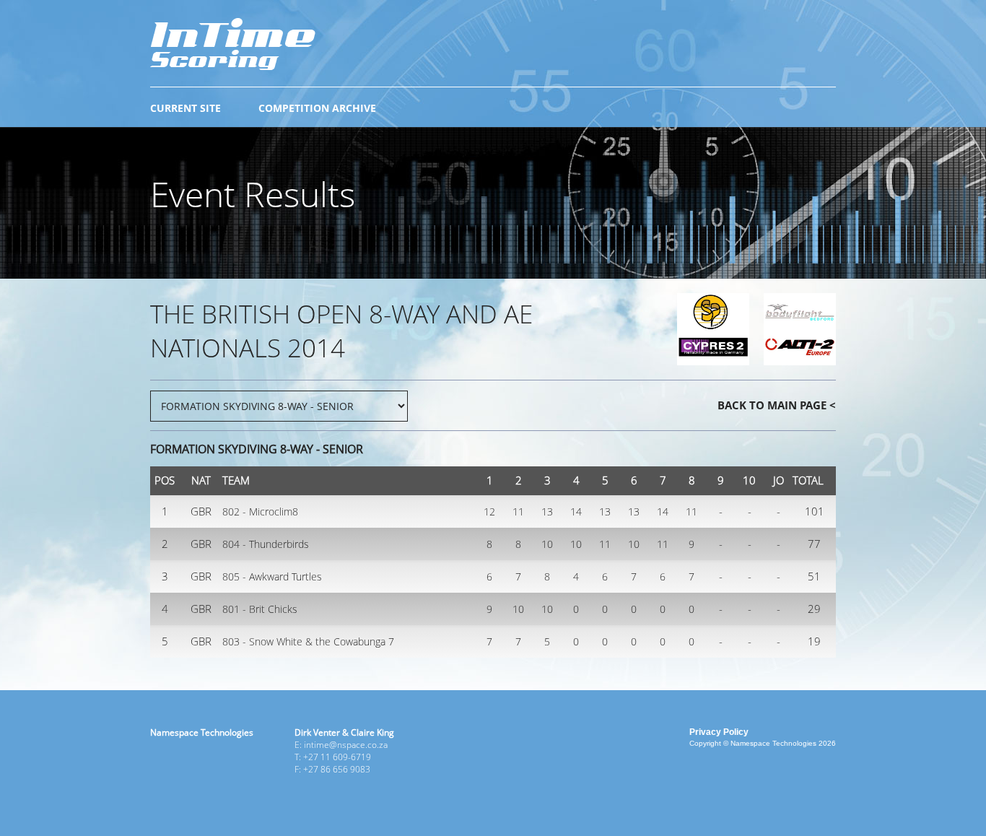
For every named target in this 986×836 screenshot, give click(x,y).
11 (518, 511)
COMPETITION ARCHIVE (317, 108)
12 (489, 511)
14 (576, 511)
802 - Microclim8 (260, 511)
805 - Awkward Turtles (272, 576)
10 (547, 544)
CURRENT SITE (185, 108)
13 (547, 511)
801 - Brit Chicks (259, 609)
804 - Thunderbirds (265, 544)
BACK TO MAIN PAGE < (776, 405)
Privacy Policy (719, 732)
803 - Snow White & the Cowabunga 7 (308, 641)
